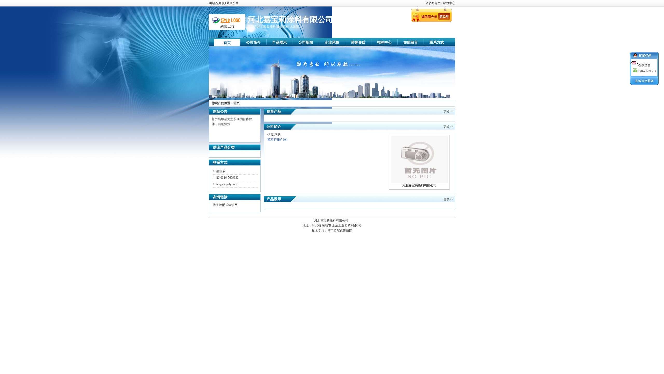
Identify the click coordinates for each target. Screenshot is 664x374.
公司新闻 (306, 42)
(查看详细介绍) (277, 139)
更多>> (448, 111)
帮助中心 (449, 3)
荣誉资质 (358, 42)
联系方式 (437, 42)
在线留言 (410, 42)
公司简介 (253, 42)
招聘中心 (384, 42)
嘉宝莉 (221, 171)
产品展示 (279, 42)
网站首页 (215, 3)
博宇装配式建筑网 (225, 205)
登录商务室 (433, 3)
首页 (227, 43)
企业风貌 (332, 42)
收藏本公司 (231, 3)
